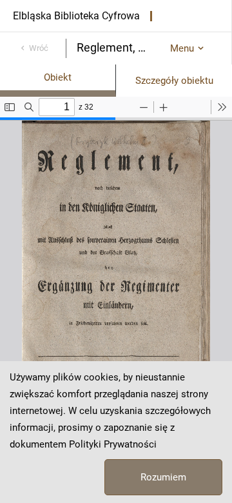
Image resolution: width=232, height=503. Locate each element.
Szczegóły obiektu (174, 80)
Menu (182, 48)
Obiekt (58, 77)
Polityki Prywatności (113, 444)
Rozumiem (163, 477)
